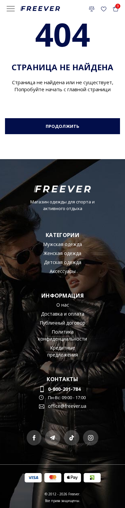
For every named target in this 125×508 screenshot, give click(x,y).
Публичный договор (62, 323)
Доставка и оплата (62, 314)
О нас (62, 305)
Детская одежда (62, 262)
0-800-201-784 (64, 389)
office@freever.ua (67, 406)
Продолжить (62, 126)
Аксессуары (63, 271)
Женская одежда (62, 253)
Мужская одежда (62, 244)
